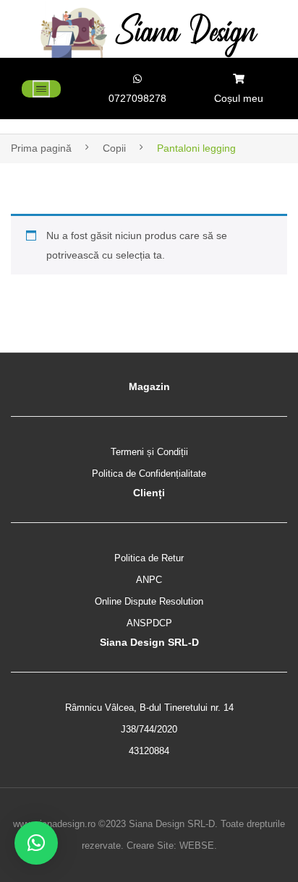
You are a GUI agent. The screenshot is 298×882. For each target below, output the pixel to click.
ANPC (149, 579)
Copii (114, 148)
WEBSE (196, 845)
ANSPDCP (149, 623)
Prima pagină (41, 148)
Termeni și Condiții (149, 451)
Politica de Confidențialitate (149, 473)
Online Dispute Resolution (149, 601)
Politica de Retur (149, 558)
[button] (36, 843)
